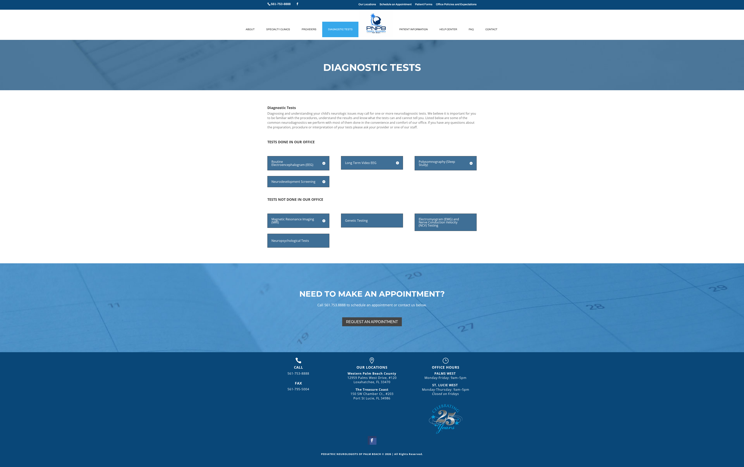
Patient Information (413, 29)
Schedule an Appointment (396, 4)
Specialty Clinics (278, 29)
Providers (309, 29)
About (250, 29)
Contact (491, 29)
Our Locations (367, 4)
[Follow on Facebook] (372, 440)
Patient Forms (423, 4)
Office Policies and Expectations (456, 4)
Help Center (448, 29)
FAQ (471, 29)
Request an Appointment (372, 321)
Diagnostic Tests (340, 29)
